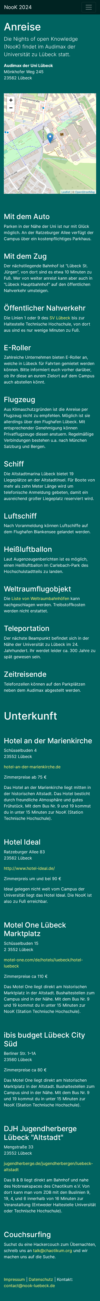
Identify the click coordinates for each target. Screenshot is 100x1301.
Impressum (14, 1279)
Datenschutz (41, 1279)
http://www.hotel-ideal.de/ (29, 868)
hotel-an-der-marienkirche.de (32, 766)
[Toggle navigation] (89, 7)
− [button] (11, 108)
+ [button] (11, 100)
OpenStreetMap (85, 192)
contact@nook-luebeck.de (29, 1285)
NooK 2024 (18, 7)
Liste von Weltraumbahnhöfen (40, 598)
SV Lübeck (59, 317)
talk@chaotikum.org (52, 1250)
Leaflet (66, 192)
